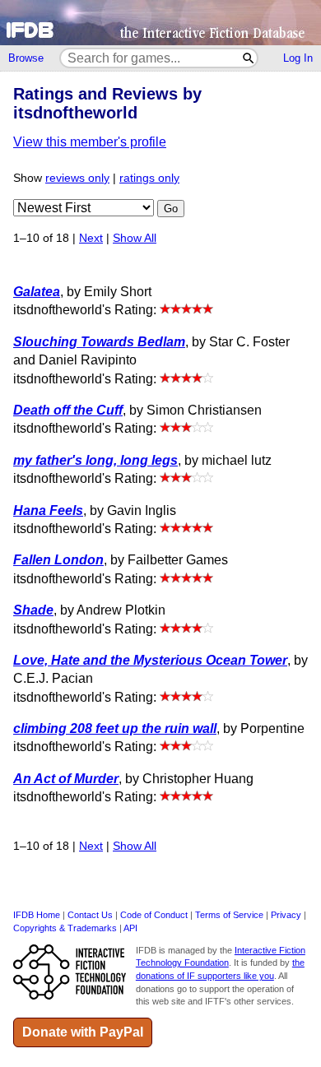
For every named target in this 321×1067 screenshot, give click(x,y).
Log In (298, 58)
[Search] (249, 58)
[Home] (160, 22)
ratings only (149, 178)
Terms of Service (229, 915)
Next (91, 238)
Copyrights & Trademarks (65, 928)
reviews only (77, 178)
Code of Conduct (154, 915)
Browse (26, 58)
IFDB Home (36, 915)
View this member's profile (89, 142)
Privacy (286, 915)
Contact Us (90, 915)
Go (171, 208)
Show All (134, 238)
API (130, 928)
